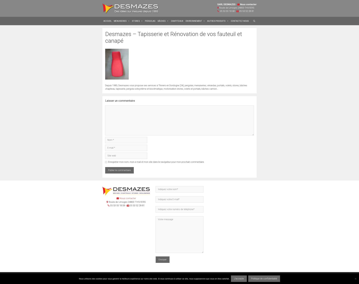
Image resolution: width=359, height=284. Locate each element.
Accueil (107, 21)
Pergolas (150, 21)
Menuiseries (120, 21)
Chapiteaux (177, 21)
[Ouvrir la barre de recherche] (254, 21)
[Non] (355, 278)
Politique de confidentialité (264, 278)
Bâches (162, 21)
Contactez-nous (240, 21)
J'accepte (239, 278)
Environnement (194, 21)
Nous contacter (248, 4)
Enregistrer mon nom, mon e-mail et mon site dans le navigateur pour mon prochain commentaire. (156, 162)
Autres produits (216, 21)
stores (136, 21)
